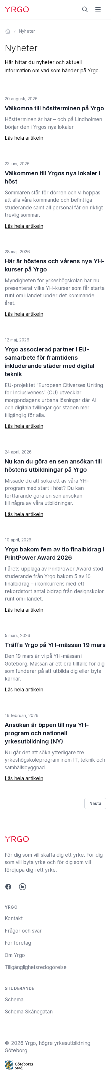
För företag (18, 943)
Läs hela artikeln (24, 138)
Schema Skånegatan (29, 1012)
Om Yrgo (15, 955)
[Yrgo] (17, 9)
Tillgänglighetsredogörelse (36, 967)
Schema (14, 1000)
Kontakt (14, 918)
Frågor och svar (23, 931)
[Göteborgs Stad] (55, 1065)
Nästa (95, 803)
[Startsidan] (8, 31)
